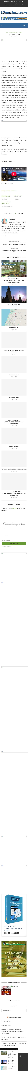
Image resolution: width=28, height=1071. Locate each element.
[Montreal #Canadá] (14, 436)
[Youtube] (17, 5)
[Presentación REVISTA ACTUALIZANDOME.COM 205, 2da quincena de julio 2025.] (14, 410)
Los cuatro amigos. (5, 1021)
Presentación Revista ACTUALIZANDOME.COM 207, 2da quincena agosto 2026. (14, 280)
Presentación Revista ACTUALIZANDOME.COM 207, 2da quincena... (12, 1053)
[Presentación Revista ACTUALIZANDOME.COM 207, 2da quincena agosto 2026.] (14, 268)
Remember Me (6, 540)
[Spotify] (24, 1056)
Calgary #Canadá (14, 374)
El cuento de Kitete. (6, 1025)
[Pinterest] (13, 5)
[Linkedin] (15, 5)
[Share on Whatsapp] (21, 213)
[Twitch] (22, 5)
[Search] (26, 25)
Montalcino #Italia (14, 397)
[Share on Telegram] (22, 213)
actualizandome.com (19, 1065)
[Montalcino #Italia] (14, 387)
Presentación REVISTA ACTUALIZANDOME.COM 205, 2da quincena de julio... (14, 422)
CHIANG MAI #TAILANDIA (14, 304)
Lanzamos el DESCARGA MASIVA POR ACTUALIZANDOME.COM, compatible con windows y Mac (12, 1031)
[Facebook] (7, 5)
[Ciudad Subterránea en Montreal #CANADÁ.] (14, 459)
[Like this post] (16, 213)
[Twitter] (9, 5)
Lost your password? (6, 546)
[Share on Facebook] (18, 213)
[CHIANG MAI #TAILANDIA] (14, 294)
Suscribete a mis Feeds (15, 1017)
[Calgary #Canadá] (14, 364)
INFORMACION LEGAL (8, 1)
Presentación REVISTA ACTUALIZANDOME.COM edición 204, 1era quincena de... (14, 493)
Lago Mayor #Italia (18, 195)
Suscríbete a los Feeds (18, 1)
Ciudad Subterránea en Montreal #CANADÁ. (14, 469)
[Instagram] (11, 5)
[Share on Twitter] (19, 213)
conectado (14, 508)
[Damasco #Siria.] (14, 317)
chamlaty (12, 219)
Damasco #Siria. (14, 327)
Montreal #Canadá (14, 446)
